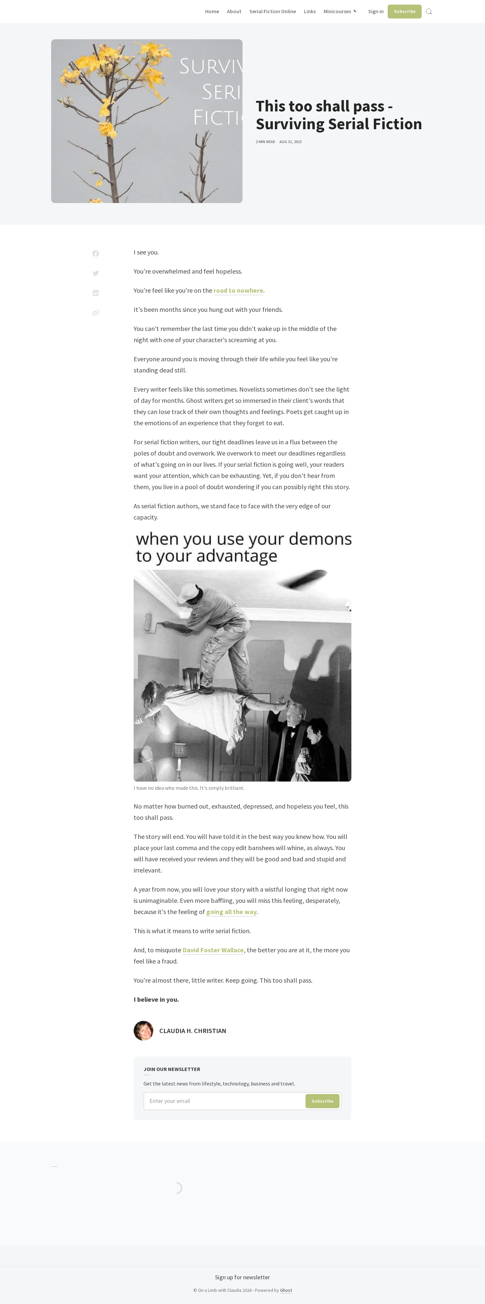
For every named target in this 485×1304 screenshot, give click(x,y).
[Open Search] (429, 11)
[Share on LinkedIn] (96, 293)
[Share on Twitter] (96, 273)
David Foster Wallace (213, 950)
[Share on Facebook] (96, 253)
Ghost (286, 1290)
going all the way (231, 911)
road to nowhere (238, 290)
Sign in (376, 11)
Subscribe (405, 11)
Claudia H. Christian (192, 1030)
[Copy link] (96, 313)
